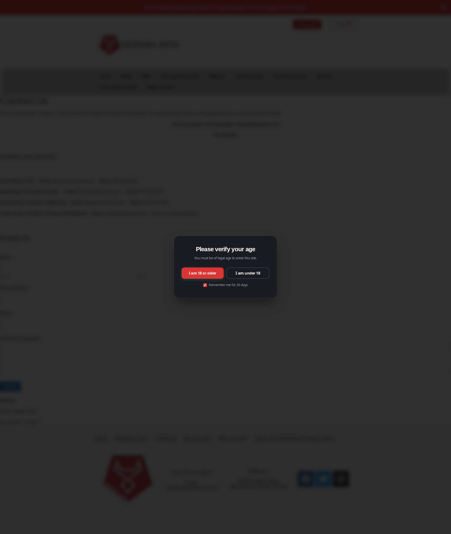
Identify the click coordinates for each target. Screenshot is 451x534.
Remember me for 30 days (228, 285)
